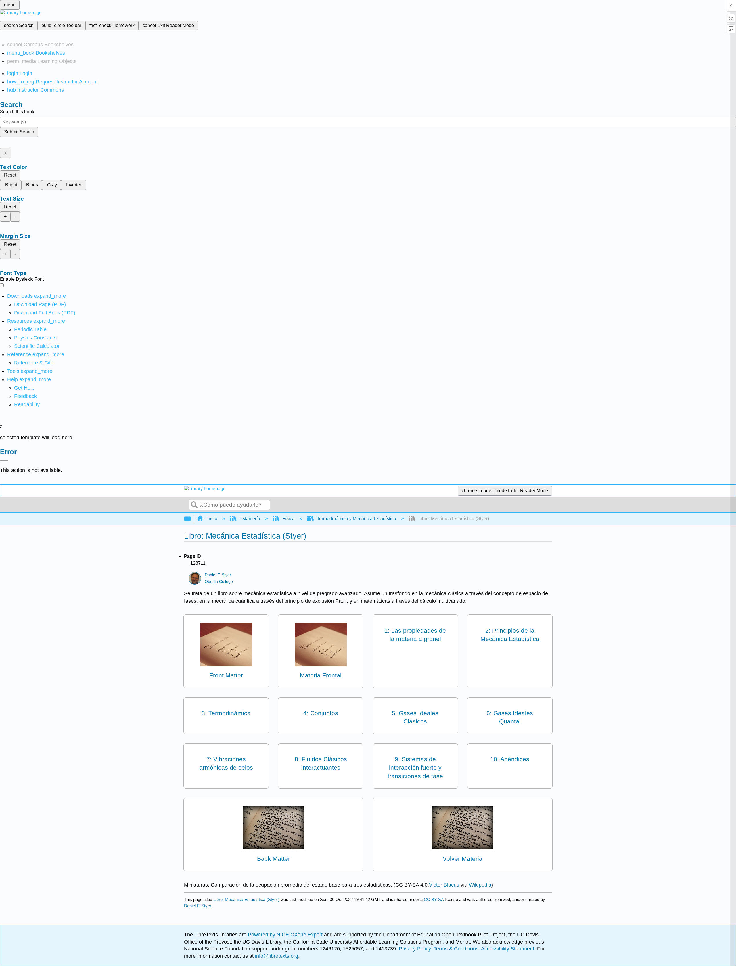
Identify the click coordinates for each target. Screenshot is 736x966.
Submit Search (19, 131)
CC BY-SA (434, 899)
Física (288, 518)
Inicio (211, 518)
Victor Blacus (444, 885)
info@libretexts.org (276, 956)
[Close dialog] (4, 460)
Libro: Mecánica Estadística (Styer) (246, 899)
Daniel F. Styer (218, 575)
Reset (10, 175)
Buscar (194, 505)
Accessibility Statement (507, 949)
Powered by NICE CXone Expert (286, 935)
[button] (25, 396)
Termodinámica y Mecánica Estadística (356, 518)
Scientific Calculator (37, 346)
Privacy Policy (415, 949)
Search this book (17, 111)
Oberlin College (219, 581)
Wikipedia (480, 885)
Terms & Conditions (456, 949)
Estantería (249, 518)
